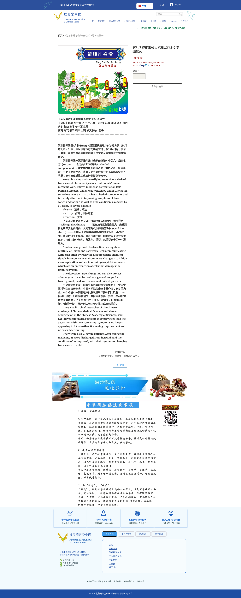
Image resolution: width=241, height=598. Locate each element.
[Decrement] (135, 76)
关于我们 (113, 567)
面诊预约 (113, 548)
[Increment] (143, 76)
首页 (111, 544)
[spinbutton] (139, 76)
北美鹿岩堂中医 (80, 535)
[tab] (109, 534)
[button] (162, 4)
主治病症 (113, 559)
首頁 (60, 35)
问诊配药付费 (115, 552)
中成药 (112, 563)
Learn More (155, 65)
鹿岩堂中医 (72, 14)
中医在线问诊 (115, 556)
